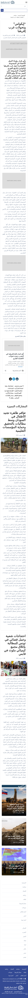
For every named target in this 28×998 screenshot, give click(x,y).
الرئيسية (24, 882)
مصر (25, 953)
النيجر (19, 37)
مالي (12, 37)
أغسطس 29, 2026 (17, 812)
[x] (23, 978)
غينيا (16, 37)
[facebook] (21, 978)
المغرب (24, 932)
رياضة (24, 895)
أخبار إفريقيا (10, 35)
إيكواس (23, 37)
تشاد (25, 940)
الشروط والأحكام (8, 991)
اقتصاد (24, 891)
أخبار (25, 916)
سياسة (15, 43)
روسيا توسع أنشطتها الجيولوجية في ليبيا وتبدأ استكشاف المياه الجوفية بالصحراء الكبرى (15, 807)
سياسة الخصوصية (18, 991)
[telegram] (25, 978)
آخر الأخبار (24, 43)
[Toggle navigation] (26, 2)
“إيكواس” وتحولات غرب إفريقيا (17, 27)
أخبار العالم (23, 911)
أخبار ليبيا (23, 920)
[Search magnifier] (2, 10)
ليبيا (25, 944)
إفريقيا (4, 35)
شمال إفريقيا (22, 903)
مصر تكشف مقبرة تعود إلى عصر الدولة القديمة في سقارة (14, 838)
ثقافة (24, 899)
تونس (24, 957)
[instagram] (19, 978)
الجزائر (24, 928)
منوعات (24, 907)
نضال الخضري (6, 37)
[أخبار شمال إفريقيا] (8, 2)
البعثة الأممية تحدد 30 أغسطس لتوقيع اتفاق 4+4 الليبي (15, 868)
